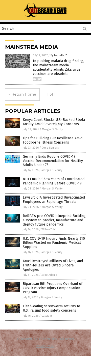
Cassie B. (47, 315)
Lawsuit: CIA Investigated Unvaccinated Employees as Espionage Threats (54, 199)
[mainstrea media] (45, 16)
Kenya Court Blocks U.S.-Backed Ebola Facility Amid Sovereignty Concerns (54, 122)
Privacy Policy (45, 346)
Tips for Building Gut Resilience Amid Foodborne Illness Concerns (52, 140)
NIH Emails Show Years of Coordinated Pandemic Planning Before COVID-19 (53, 181)
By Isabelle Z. (59, 55)
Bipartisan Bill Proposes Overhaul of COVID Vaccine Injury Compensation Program (52, 288)
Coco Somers (50, 147)
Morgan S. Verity (52, 129)
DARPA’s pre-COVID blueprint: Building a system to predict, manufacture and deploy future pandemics (54, 220)
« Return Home (22, 94)
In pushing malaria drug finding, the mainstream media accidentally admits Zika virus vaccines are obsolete (58, 67)
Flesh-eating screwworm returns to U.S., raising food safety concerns (51, 308)
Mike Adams (49, 275)
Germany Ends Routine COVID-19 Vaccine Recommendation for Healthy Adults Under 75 (53, 160)
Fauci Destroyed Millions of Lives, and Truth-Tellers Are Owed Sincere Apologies (53, 265)
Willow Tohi (48, 229)
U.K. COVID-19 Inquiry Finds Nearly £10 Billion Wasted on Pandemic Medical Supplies (54, 242)
